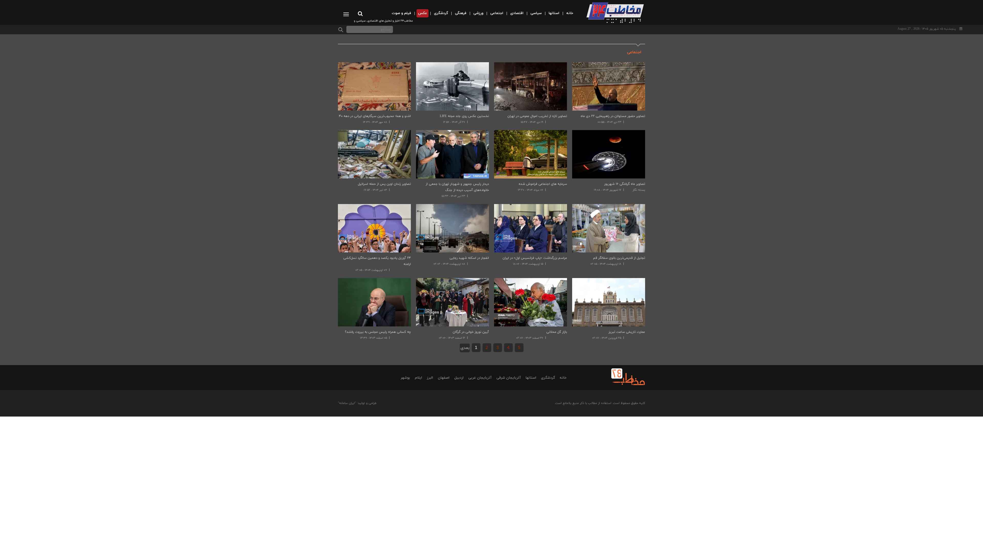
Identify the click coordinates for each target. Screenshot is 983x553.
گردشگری (548, 377)
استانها (531, 377)
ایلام (418, 377)
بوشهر (405, 377)
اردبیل (459, 377)
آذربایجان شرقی (508, 377)
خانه (563, 377)
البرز (430, 377)
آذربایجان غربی (480, 377)
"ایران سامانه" (347, 403)
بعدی (465, 348)
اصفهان (444, 377)
